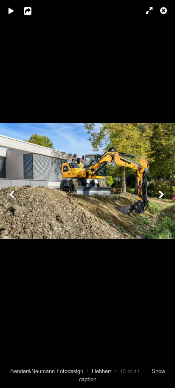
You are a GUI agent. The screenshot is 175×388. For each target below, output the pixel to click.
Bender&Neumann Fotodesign (46, 371)
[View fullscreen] (145, 10)
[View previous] (12, 194)
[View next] (162, 194)
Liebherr (101, 371)
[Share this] (33, 10)
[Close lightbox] (164, 10)
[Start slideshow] (11, 10)
